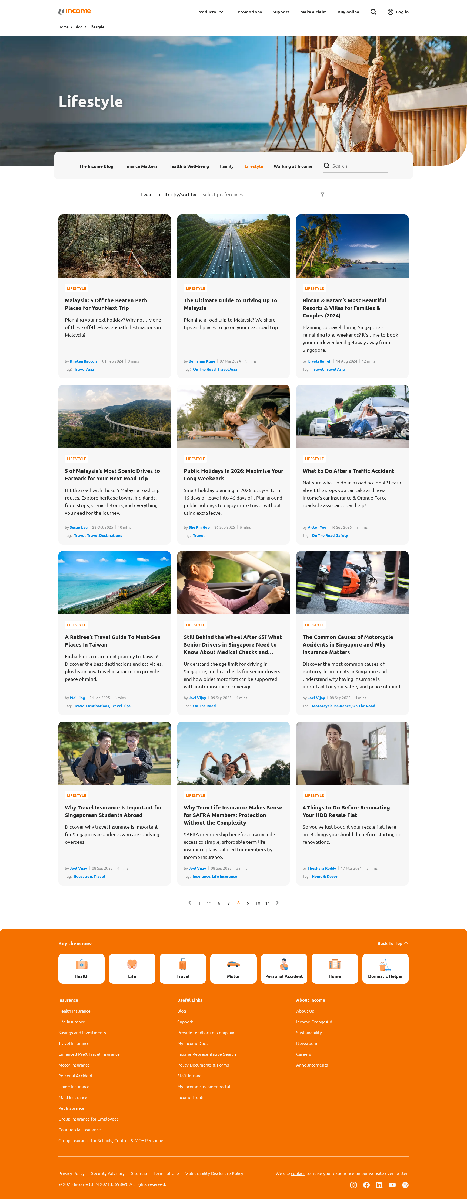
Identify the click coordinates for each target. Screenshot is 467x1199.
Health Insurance (74, 1010)
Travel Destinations (104, 535)
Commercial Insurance (79, 1129)
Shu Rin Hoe (199, 527)
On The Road (204, 705)
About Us (305, 1010)
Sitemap (139, 1173)
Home (63, 26)
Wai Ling (77, 697)
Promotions (250, 12)
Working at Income (293, 166)
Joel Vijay (197, 697)
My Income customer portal (203, 1086)
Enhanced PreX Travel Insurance (89, 1054)
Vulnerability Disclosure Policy (214, 1173)
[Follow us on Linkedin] (379, 1184)
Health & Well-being (188, 166)
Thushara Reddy (322, 868)
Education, (84, 876)
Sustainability (309, 1032)
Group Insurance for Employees (88, 1118)
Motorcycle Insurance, (332, 705)
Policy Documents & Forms (203, 1064)
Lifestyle (254, 166)
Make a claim (313, 12)
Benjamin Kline (202, 360)
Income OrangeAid (314, 1021)
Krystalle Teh (319, 360)
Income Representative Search (206, 1054)
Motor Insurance (74, 1064)
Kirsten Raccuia (84, 360)
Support (281, 12)
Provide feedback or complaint (206, 1032)
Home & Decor (325, 876)
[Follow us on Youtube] (392, 1184)
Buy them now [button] (75, 943)
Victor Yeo (317, 527)
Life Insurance (224, 876)
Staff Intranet (190, 1075)
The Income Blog (96, 166)
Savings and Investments (82, 1032)
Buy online (348, 12)
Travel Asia (84, 369)
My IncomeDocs (192, 1043)
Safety (342, 535)
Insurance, (202, 876)
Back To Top (390, 943)
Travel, (318, 369)
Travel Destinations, (92, 705)
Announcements (312, 1064)
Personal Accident (75, 1075)
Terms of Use (166, 1173)
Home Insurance (73, 1086)
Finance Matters (141, 166)
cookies (298, 1173)
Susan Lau (79, 527)
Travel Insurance (73, 1043)
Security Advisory (108, 1173)
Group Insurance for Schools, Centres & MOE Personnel (111, 1140)
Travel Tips (121, 705)
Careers (303, 1054)
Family (227, 166)
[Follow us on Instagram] (353, 1184)
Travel (198, 535)
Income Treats (190, 1097)
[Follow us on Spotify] (405, 1184)
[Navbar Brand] (74, 12)
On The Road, (205, 369)
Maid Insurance (72, 1097)
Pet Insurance (71, 1108)
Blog (78, 26)
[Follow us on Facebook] (366, 1184)
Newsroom (306, 1043)
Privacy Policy (71, 1173)
